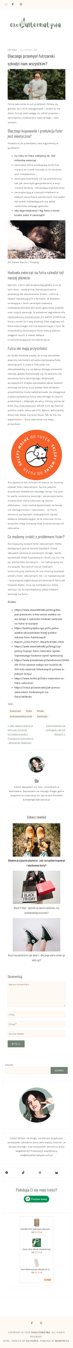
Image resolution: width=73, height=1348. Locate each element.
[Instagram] (40, 1172)
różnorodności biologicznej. (24, 316)
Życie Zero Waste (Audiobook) (37, 1249)
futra (29, 711)
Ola (37, 780)
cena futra (16, 711)
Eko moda (12, 49)
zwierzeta (42, 716)
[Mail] (56, 1172)
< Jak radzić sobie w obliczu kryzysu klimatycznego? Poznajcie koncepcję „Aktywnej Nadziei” (21, 734)
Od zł (36, 1232)
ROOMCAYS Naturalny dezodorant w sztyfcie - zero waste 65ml (37, 1229)
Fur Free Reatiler (25, 405)
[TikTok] (23, 1172)
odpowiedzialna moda (21, 716)
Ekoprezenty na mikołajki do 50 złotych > (56, 730)
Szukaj (9, 1064)
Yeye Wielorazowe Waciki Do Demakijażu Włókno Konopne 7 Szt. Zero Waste (37, 1269)
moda (41, 711)
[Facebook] (32, 1323)
